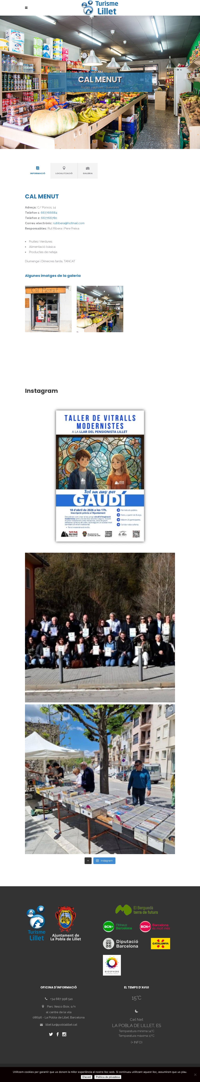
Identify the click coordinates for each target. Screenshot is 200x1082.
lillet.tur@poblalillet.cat (61, 1024)
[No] (195, 1075)
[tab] (37, 171)
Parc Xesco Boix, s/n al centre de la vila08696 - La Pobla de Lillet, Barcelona (59, 1012)
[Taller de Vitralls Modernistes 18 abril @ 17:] (100, 476)
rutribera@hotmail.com (69, 223)
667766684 (49, 212)
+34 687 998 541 (61, 999)
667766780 (49, 218)
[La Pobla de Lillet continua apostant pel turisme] (100, 627)
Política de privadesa (108, 1077)
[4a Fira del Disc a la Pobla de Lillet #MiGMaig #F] (100, 779)
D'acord (86, 1077)
